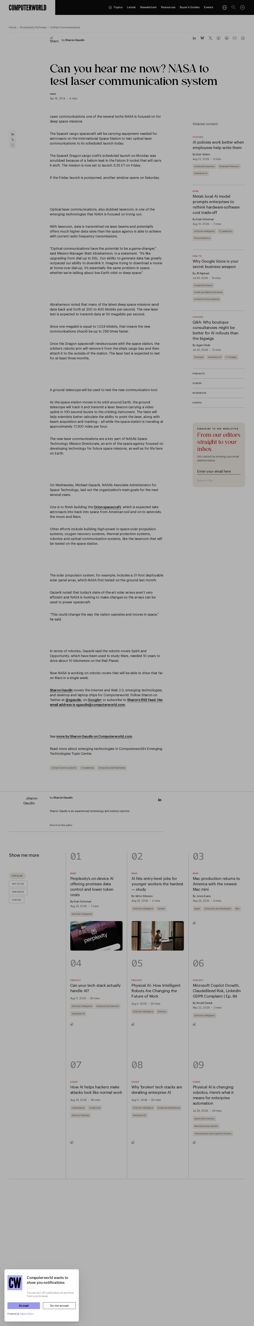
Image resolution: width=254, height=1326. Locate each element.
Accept (24, 1305)
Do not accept (59, 1305)
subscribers (27, 1314)
